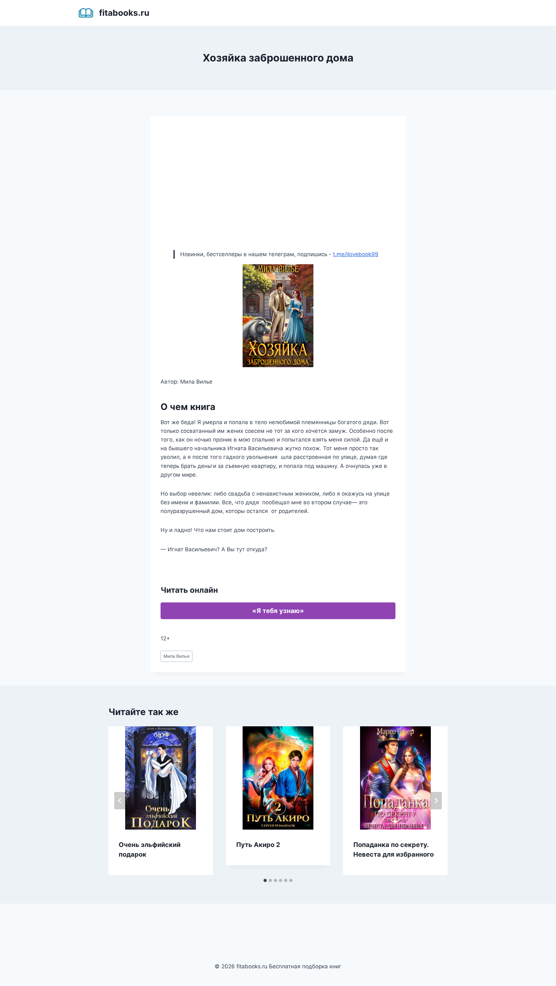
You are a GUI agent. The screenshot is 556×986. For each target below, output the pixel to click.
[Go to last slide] (120, 800)
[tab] (265, 880)
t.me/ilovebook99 (355, 254)
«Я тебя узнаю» (278, 611)
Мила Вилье (176, 656)
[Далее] (436, 800)
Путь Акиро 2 (258, 845)
